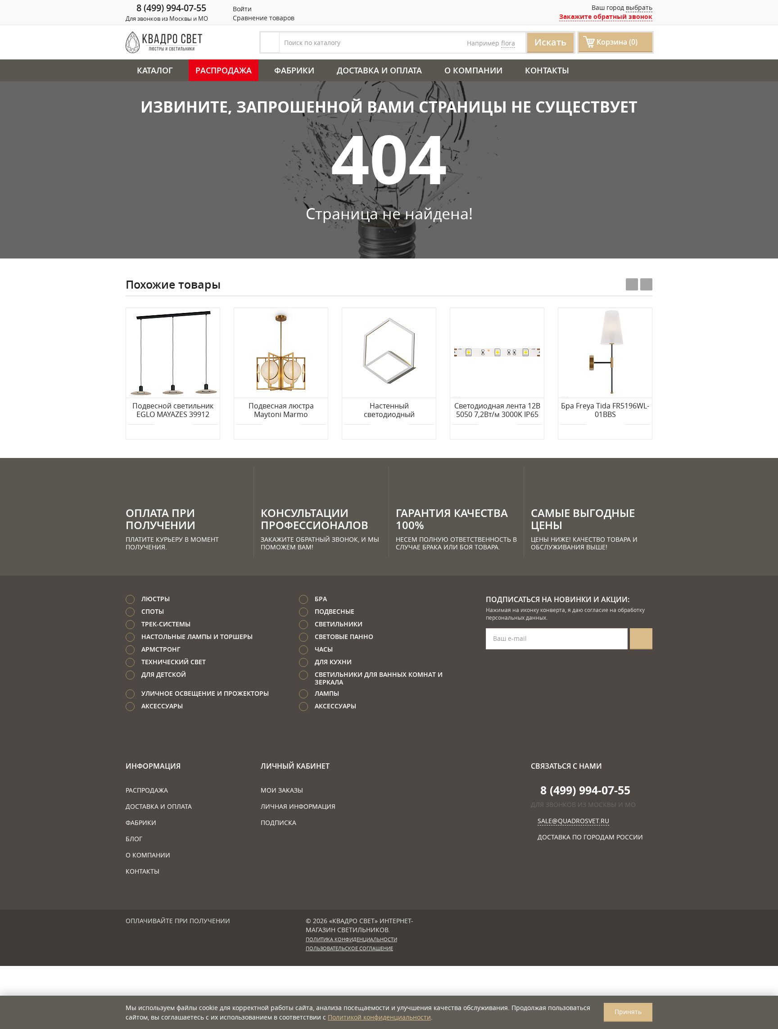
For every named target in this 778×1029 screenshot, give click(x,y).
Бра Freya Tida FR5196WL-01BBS (605, 410)
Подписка (278, 822)
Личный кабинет (295, 766)
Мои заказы (282, 790)
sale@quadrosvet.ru (573, 820)
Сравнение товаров (262, 18)
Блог (134, 838)
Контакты (547, 70)
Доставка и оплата (379, 70)
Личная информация (298, 806)
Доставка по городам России (590, 837)
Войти (241, 9)
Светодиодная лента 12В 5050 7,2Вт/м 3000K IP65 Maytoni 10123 (497, 411)
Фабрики (294, 70)
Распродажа (223, 70)
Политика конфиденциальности (351, 939)
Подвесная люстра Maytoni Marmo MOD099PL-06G (281, 411)
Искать (550, 42)
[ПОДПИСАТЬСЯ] (641, 638)
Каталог (155, 70)
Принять (628, 1011)
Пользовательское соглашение (349, 948)
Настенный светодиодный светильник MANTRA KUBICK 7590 (389, 411)
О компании (473, 70)
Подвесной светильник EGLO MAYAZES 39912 (172, 410)
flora (508, 43)
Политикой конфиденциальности (379, 1017)
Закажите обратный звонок (605, 16)
